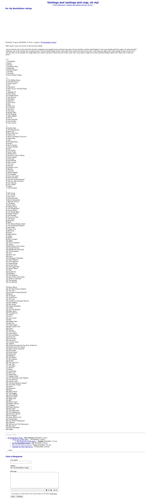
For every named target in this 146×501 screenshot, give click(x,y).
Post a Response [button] (59, 5)
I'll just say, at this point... (20, 439)
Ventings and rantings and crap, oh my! (79, 5)
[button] (46, 490)
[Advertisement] (22, 25)
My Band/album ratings (48, 42)
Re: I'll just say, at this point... (27, 441)
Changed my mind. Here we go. (22, 447)
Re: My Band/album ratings (21, 443)
